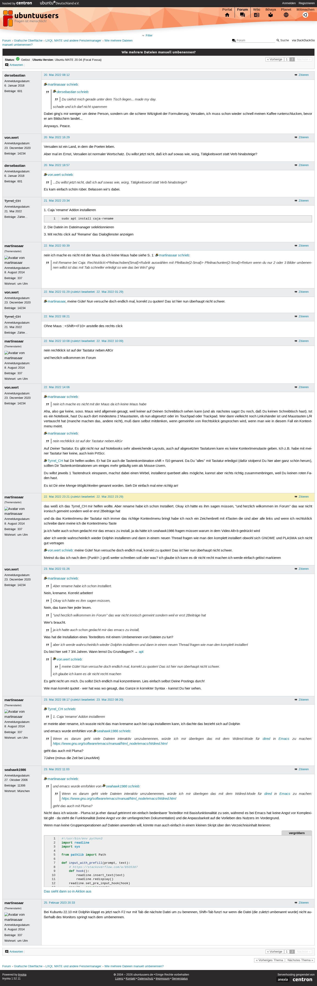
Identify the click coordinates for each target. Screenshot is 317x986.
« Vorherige (274, 59)
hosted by (9, 3)
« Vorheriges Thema (269, 960)
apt (141, 652)
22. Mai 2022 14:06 (57, 387)
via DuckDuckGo (303, 40)
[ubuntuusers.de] (31, 19)
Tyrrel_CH (12, 201)
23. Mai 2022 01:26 (57, 569)
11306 (21, 785)
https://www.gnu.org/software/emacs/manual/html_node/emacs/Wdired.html (110, 743)
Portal (227, 9)
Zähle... (22, 217)
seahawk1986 (107, 731)
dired (266, 738)
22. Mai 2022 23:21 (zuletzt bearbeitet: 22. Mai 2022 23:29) (83, 497)
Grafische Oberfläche (28, 40)
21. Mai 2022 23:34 (57, 201)
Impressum (163, 978)
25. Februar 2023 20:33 (59, 903)
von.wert (11, 137)
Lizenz (119, 978)
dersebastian (14, 75)
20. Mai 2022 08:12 (57, 75)
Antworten (16, 65)
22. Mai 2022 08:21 (57, 316)
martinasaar (57, 85)
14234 (21, 153)
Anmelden (289, 3)
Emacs (283, 738)
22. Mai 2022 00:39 (57, 246)
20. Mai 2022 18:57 (57, 165)
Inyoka (22, 974)
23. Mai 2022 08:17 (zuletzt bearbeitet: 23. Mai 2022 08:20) (83, 700)
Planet (286, 9)
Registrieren (307, 3)
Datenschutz (145, 978)
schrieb (72, 85)
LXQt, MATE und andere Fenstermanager (73, 40)
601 (19, 91)
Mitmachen (305, 9)
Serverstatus (180, 978)
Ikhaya (270, 9)
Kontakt (130, 978)
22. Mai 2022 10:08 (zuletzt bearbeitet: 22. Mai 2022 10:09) (83, 341)
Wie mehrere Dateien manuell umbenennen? (134, 966)
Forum (242, 9)
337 (19, 278)
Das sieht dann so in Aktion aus (67, 891)
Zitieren (304, 75)
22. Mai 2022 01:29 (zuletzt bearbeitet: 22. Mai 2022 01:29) (83, 292)
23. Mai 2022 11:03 (56, 769)
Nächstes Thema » (300, 960)
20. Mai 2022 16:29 (57, 137)
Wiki (256, 9)
